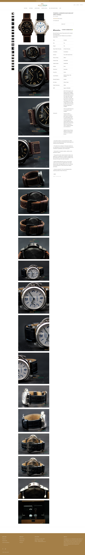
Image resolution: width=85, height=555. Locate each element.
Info (60, 8)
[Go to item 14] (13, 55)
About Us (4, 538)
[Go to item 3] (13, 19)
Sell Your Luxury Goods (53, 8)
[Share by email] (60, 176)
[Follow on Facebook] (2, 548)
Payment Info (4, 540)
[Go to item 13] (13, 52)
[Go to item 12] (13, 48)
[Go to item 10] (13, 41)
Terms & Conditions (5, 542)
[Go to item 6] (13, 30)
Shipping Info (21, 540)
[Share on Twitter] (57, 176)
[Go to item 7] (13, 33)
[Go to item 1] (13, 13)
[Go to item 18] (13, 66)
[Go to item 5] (13, 27)
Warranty (21, 542)
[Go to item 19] (13, 69)
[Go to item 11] (13, 44)
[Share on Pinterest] (58, 176)
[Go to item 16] (13, 61)
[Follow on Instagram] (5, 548)
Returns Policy (22, 538)
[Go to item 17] (13, 64)
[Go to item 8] (13, 36)
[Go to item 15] (13, 58)
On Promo (31, 8)
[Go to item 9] (13, 39)
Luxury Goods (37, 8)
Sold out (63, 24)
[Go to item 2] (13, 16)
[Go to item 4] (13, 23)
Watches (25, 8)
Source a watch (44, 8)
